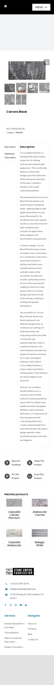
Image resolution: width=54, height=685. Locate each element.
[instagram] (16, 605)
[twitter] (11, 605)
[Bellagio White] (39, 530)
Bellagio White (40, 544)
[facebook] (5, 605)
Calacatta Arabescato (14, 544)
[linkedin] (26, 605)
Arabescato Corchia (40, 513)
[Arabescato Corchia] (39, 499)
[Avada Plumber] (15, 6)
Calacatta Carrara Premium (14, 515)
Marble (19, 132)
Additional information (10, 155)
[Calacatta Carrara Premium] (14, 499)
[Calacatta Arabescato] (14, 530)
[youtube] (21, 605)
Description (10, 147)
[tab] (10, 146)
